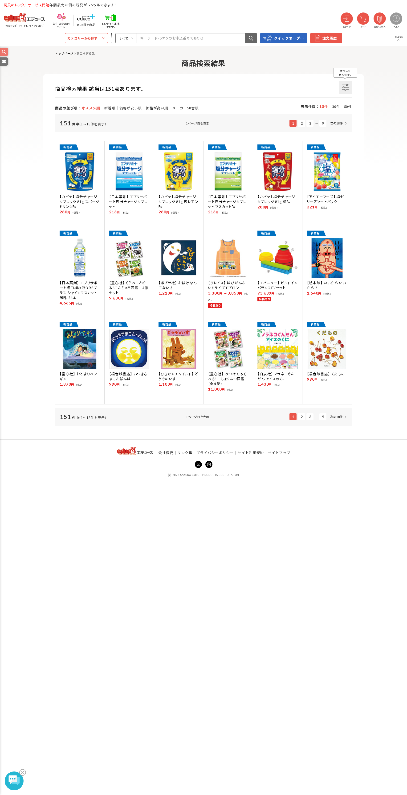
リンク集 (184, 452)
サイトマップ (279, 452)
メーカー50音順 (185, 107)
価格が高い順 (157, 107)
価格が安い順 (130, 107)
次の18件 (336, 123)
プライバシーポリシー (215, 452)
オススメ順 (90, 107)
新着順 (109, 107)
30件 (336, 106)
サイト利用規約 (251, 452)
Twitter (198, 464)
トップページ (64, 53)
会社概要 (165, 452)
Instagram (208, 464)
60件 (348, 106)
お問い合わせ (4, 65)
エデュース (16, 5)
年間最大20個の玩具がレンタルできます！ (60, 4)
